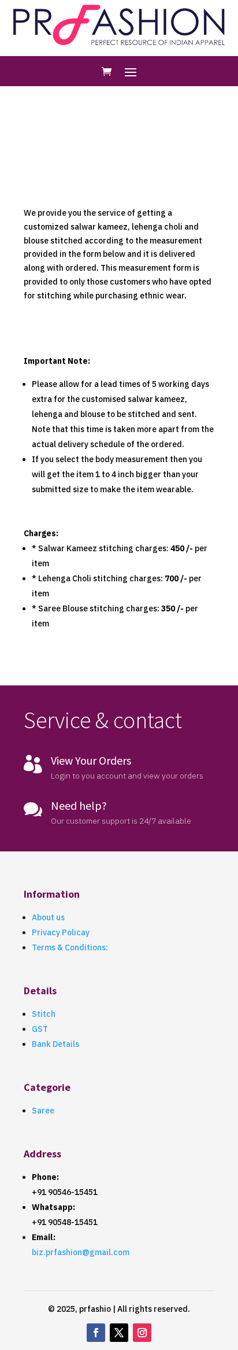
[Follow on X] (119, 1332)
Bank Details (55, 1044)
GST (40, 1029)
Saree (43, 1110)
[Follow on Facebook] (96, 1332)
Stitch (43, 1014)
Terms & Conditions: (70, 947)
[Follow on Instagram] (142, 1332)
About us (48, 917)
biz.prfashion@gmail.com (80, 1252)
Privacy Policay (61, 932)
